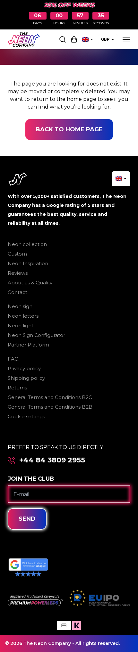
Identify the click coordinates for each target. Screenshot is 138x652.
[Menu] (126, 39)
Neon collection (27, 244)
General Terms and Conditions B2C (50, 397)
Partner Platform (28, 345)
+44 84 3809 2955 (52, 460)
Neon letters (23, 316)
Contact (17, 292)
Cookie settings (26, 416)
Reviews (18, 273)
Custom (17, 254)
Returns (17, 388)
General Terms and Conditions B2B (50, 407)
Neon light (20, 325)
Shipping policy (26, 378)
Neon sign (20, 306)
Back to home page (69, 129)
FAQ (13, 359)
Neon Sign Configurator (36, 335)
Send (27, 518)
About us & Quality (30, 283)
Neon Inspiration (28, 263)
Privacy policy (24, 368)
